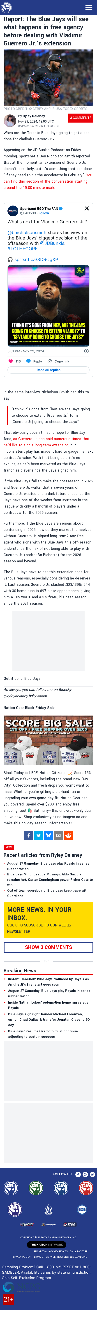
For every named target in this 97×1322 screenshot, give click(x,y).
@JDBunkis (52, 243)
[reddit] (68, 835)
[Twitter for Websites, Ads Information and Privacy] (86, 351)
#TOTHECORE (22, 248)
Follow (44, 213)
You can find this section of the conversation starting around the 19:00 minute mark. (48, 181)
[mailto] (58, 835)
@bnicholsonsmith (26, 232)
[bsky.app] (48, 835)
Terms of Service (43, 1257)
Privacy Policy (21, 1257)
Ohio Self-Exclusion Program (26, 1277)
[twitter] (38, 835)
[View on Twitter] (87, 211)
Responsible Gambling (72, 1257)
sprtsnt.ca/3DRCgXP (36, 259)
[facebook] (28, 835)
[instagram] (85, 1174)
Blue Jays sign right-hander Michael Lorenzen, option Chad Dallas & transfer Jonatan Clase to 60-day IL (49, 1019)
